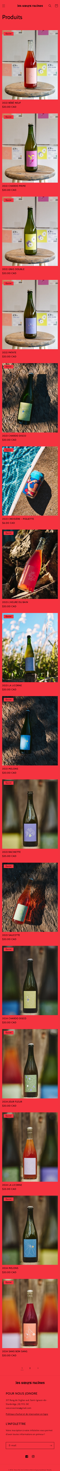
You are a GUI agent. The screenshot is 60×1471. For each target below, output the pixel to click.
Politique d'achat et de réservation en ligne (27, 1414)
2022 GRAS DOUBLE (13, 269)
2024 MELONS (10, 1268)
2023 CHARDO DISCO (14, 435)
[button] (3, 6)
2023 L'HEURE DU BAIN (15, 602)
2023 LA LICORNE (12, 685)
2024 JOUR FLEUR (12, 1101)
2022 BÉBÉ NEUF (11, 102)
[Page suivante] (38, 1368)
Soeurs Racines (18, 1470)
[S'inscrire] (51, 1445)
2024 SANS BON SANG (14, 1351)
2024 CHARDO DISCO (14, 1018)
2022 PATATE (9, 352)
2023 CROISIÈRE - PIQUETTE (18, 519)
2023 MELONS (10, 768)
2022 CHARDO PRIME (14, 186)
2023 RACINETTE (11, 852)
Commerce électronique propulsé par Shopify (37, 1470)
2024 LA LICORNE (12, 1185)
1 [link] (22, 1368)
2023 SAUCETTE (11, 935)
